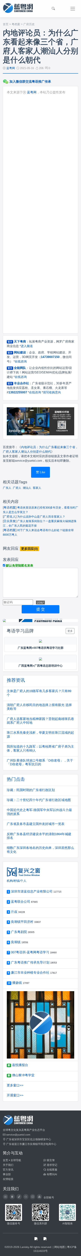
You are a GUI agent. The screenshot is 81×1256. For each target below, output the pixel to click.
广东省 (10, 1139)
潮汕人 (27, 487)
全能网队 (20, 367)
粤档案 (16, 24)
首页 (5, 24)
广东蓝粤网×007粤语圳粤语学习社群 (40, 647)
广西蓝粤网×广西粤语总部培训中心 (40, 665)
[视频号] (5, 1196)
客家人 (37, 487)
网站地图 (59, 1246)
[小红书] (32, 1196)
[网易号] (25, 1196)
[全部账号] (39, 1196)
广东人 (7, 487)
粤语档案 (10, 507)
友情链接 (8, 1179)
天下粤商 (20, 341)
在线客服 (51, 1169)
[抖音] (19, 1196)
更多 (70, 631)
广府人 (17, 487)
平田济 (42, 1144)
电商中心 (51, 1144)
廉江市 (26, 1144)
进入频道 (27, 346)
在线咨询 (21, 361)
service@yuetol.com (18, 1134)
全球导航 (16, 1160)
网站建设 (20, 352)
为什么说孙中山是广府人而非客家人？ (41, 516)
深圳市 (18, 1139)
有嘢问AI (51, 1174)
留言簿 (50, 1160)
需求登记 (51, 1164)
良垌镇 (34, 1144)
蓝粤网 (10, 68)
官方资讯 (8, 1169)
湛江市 (18, 1144)
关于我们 (8, 1164)
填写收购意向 (52, 392)
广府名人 (10, 516)
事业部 (7, 1174)
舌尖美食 (10, 521)
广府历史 (29, 24)
